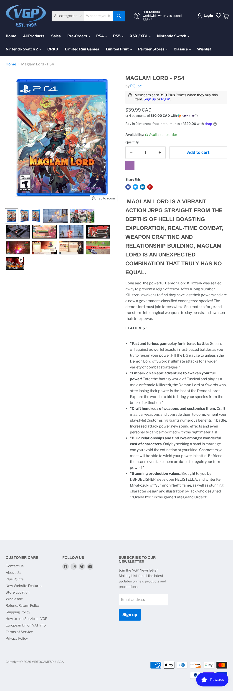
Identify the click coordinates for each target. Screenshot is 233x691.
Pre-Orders (77, 36)
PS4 (100, 36)
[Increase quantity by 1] (160, 152)
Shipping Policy (18, 612)
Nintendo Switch (172, 36)
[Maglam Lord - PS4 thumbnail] (11, 216)
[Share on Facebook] (128, 187)
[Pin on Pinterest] (150, 187)
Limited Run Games (82, 49)
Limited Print (117, 49)
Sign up (150, 99)
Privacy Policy (17, 638)
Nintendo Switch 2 (22, 49)
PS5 (117, 36)
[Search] (119, 16)
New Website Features (24, 586)
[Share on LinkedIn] (142, 187)
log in (165, 99)
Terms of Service (19, 632)
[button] (176, 116)
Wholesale (14, 599)
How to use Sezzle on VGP (26, 619)
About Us (13, 573)
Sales (56, 36)
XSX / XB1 (139, 36)
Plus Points (15, 579)
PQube (136, 86)
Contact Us (15, 566)
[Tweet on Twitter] (135, 187)
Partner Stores (151, 49)
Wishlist (204, 49)
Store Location (18, 592)
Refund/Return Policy (23, 606)
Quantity (132, 142)
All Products (33, 36)
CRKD (52, 49)
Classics (181, 49)
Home (11, 36)
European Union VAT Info (26, 625)
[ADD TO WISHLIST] (129, 165)
